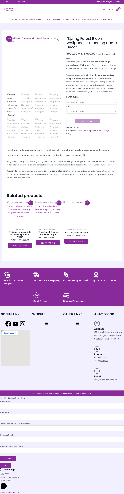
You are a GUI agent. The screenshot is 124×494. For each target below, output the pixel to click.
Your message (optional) (11, 446)
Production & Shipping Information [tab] (92, 150)
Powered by (9, 492)
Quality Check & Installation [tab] (59, 150)
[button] (104, 9)
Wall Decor (71, 19)
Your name (5, 401)
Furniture (105, 19)
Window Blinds (89, 19)
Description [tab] (12, 150)
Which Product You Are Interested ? (16, 423)
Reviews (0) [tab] (79, 155)
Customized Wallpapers (30, 19)
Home (14, 19)
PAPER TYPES (72, 97)
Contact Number (7, 435)
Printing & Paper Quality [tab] (31, 150)
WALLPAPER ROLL (54, 19)
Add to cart (87, 121)
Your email (4, 412)
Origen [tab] (68, 155)
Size (68, 106)
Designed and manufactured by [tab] (22, 155)
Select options (20, 245)
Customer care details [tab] (51, 155)
